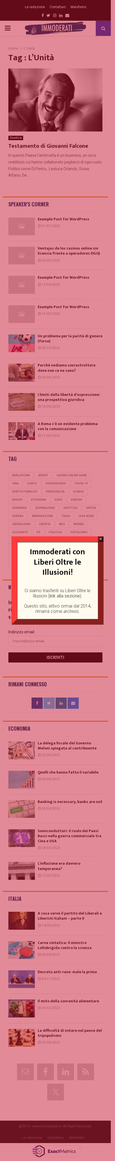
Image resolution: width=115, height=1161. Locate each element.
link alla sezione (64, 596)
